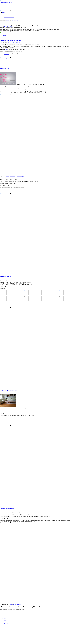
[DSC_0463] (5, 307)
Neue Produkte (12, 176)
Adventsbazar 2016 (5, 68)
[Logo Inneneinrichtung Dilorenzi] (6, 2)
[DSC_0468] (5, 193)
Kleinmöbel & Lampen (8, 26)
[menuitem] (36, 617)
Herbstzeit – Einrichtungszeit (8, 390)
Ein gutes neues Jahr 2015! (7, 508)
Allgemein (7, 20)
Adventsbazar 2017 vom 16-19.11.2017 (10, 40)
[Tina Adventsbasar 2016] (5, 57)
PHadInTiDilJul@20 (14, 20)
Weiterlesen (2, 612)
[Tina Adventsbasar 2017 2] (5, 32)
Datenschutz (6, 54)
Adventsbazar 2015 (5, 276)
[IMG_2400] (5, 94)
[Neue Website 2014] (5, 425)
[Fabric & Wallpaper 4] (5, 10)
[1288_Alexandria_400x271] (5, 523)
